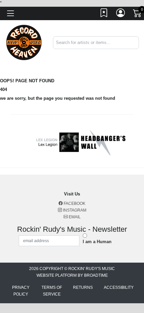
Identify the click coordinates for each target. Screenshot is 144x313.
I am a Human (97, 241)
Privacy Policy (20, 291)
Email (74, 217)
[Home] (24, 42)
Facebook (74, 203)
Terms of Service (52, 291)
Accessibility (119, 287)
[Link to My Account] (121, 14)
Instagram (74, 210)
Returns (83, 287)
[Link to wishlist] (104, 14)
